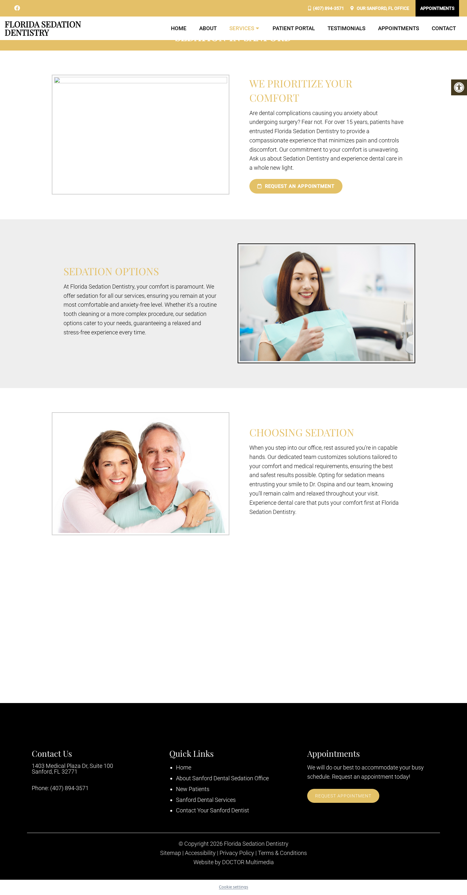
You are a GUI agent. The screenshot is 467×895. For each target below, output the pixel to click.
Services (241, 28)
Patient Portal (294, 28)
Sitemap (170, 853)
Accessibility (200, 853)
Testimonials (346, 28)
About (208, 28)
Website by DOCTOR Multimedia (233, 862)
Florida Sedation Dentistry (43, 28)
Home (178, 28)
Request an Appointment (299, 186)
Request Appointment (343, 795)
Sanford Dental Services (206, 799)
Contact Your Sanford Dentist (212, 810)
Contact (444, 28)
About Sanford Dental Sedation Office (222, 778)
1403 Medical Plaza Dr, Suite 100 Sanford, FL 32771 (72, 769)
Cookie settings (233, 887)
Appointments (437, 8)
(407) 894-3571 (328, 8)
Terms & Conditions (282, 853)
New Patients (192, 789)
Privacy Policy (237, 853)
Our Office (382, 8)
